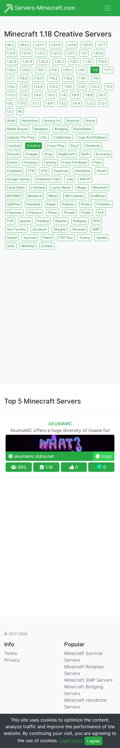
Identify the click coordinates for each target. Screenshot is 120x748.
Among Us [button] (52, 120)
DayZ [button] (75, 146)
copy (106, 456)
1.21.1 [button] (71, 53)
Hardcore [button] (61, 171)
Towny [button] (84, 237)
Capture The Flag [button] (20, 137)
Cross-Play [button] (55, 146)
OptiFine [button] (13, 204)
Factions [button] (30, 162)
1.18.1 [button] (82, 70)
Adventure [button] (29, 120)
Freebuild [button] (14, 171)
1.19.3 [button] (11, 70)
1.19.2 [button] (26, 70)
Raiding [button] (43, 221)
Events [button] (12, 162)
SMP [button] (96, 229)
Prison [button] (52, 212)
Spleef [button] (12, 237)
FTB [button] (31, 171)
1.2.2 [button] (90, 103)
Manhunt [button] (100, 187)
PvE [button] (101, 212)
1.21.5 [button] (11, 53)
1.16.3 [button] (53, 78)
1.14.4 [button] (38, 86)
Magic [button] (82, 187)
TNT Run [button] (66, 237)
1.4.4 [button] (76, 103)
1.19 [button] (54, 70)
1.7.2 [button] (35, 103)
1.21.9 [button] (72, 45)
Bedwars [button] (41, 129)
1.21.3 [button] (41, 53)
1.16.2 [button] (68, 78)
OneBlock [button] (97, 196)
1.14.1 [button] (68, 86)
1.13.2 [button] (95, 86)
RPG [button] (96, 221)
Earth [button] (85, 154)
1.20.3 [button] (43, 61)
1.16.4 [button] (38, 78)
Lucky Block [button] (61, 187)
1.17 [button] (10, 78)
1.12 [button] (24, 95)
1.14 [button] (82, 86)
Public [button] (86, 212)
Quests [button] (25, 221)
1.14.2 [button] (53, 86)
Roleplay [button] (80, 221)
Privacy (12, 660)
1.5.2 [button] (62, 103)
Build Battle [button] (83, 129)
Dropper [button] (31, 154)
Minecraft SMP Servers (88, 680)
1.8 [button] (9, 103)
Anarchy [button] (73, 120)
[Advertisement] (60, 310)
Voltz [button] (11, 246)
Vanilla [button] (101, 237)
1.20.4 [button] (27, 61)
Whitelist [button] (28, 246)
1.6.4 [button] (49, 103)
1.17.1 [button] (108, 70)
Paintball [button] (33, 204)
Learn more (71, 740)
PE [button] (20, 112)
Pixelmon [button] (104, 204)
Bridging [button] (60, 129)
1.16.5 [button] (23, 78)
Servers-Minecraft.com (44, 7)
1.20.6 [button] (97, 53)
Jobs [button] (69, 179)
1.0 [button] (9, 112)
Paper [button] (51, 204)
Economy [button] (103, 154)
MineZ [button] (54, 196)
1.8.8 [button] (88, 95)
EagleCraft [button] (66, 154)
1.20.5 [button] (11, 61)
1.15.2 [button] (11, 86)
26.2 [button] (10, 45)
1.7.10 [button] (22, 103)
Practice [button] (34, 212)
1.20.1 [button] (74, 61)
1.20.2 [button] (59, 61)
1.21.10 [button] (56, 45)
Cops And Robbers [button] (92, 137)
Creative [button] (33, 146)
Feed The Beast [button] (75, 162)
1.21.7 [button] (101, 45)
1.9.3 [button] (51, 95)
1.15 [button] (24, 86)
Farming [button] (50, 162)
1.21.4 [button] (26, 53)
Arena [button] (90, 120)
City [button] (43, 137)
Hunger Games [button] (18, 179)
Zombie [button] (47, 246)
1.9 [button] (63, 95)
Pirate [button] (85, 204)
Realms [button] (61, 221)
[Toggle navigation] (108, 8)
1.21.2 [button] (56, 53)
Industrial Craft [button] (48, 179)
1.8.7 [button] (102, 95)
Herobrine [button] (82, 171)
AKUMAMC (60, 423)
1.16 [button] (96, 78)
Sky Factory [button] (16, 229)
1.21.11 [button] (40, 45)
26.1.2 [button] (24, 45)
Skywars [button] (79, 229)
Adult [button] (11, 120)
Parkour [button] (68, 204)
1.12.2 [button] (11, 95)
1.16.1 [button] (83, 78)
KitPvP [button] (85, 179)
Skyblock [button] (39, 229)
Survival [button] (29, 237)
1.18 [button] (95, 70)
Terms (10, 653)
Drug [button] (48, 154)
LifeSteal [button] (38, 187)
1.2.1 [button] (103, 103)
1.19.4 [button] (102, 61)
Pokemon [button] (14, 212)
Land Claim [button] (16, 187)
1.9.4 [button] (37, 95)
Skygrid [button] (60, 229)
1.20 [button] (88, 61)
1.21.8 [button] (86, 45)
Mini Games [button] (74, 196)
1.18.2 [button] (67, 70)
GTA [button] (44, 171)
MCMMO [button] (14, 196)
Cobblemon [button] (62, 137)
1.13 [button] (109, 86)
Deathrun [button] (93, 146)
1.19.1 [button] (41, 70)
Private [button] (69, 212)
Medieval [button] (35, 196)
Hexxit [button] (101, 171)
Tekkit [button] (47, 237)
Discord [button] (13, 154)
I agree (93, 741)
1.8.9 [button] (75, 95)
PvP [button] (10, 221)
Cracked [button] (13, 146)
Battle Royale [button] (17, 129)
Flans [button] (98, 162)
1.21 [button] (84, 53)
